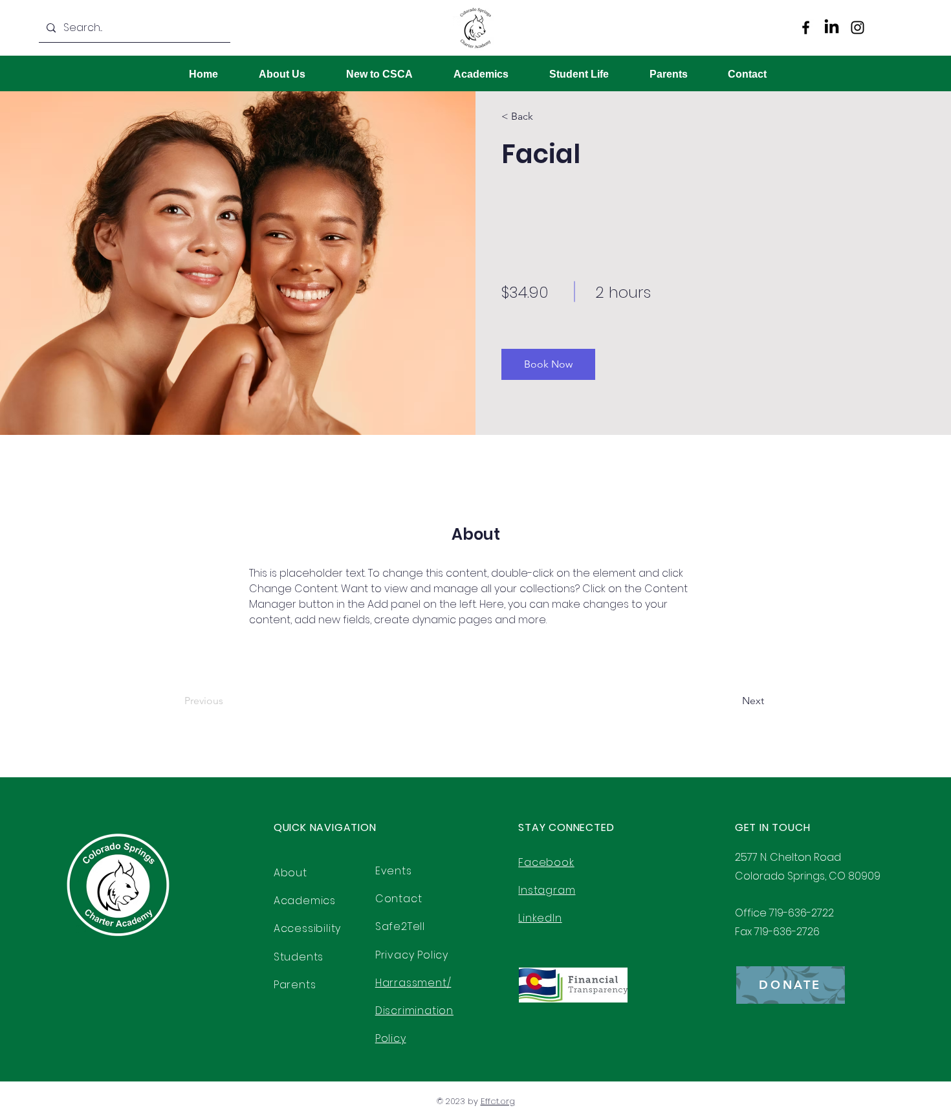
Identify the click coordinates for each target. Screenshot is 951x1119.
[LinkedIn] (831, 27)
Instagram (546, 890)
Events (393, 870)
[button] (538, 116)
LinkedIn (540, 918)
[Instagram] (857, 27)
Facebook (546, 862)
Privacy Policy (411, 954)
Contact (398, 898)
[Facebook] (805, 27)
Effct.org (498, 1101)
